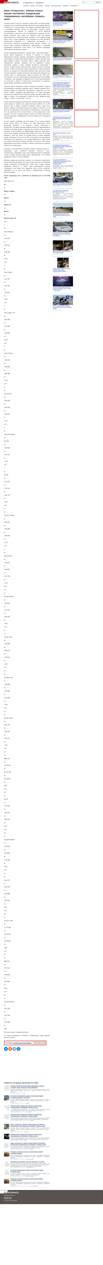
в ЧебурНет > (74, 6)
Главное (26, 6)
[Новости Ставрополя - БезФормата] (9, 2)
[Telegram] (14, 1049)
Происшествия (56, 6)
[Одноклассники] (10, 1049)
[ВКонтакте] (6, 1049)
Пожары (65, 6)
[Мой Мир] (18, 1049)
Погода (47, 6)
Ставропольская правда (22, 1043)
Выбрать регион (8, 1198)
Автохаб (13, 25)
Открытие (19, 23)
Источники (39, 6)
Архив (32, 6)
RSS (16, 1200)
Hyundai (23, 112)
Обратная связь (8, 1197)
